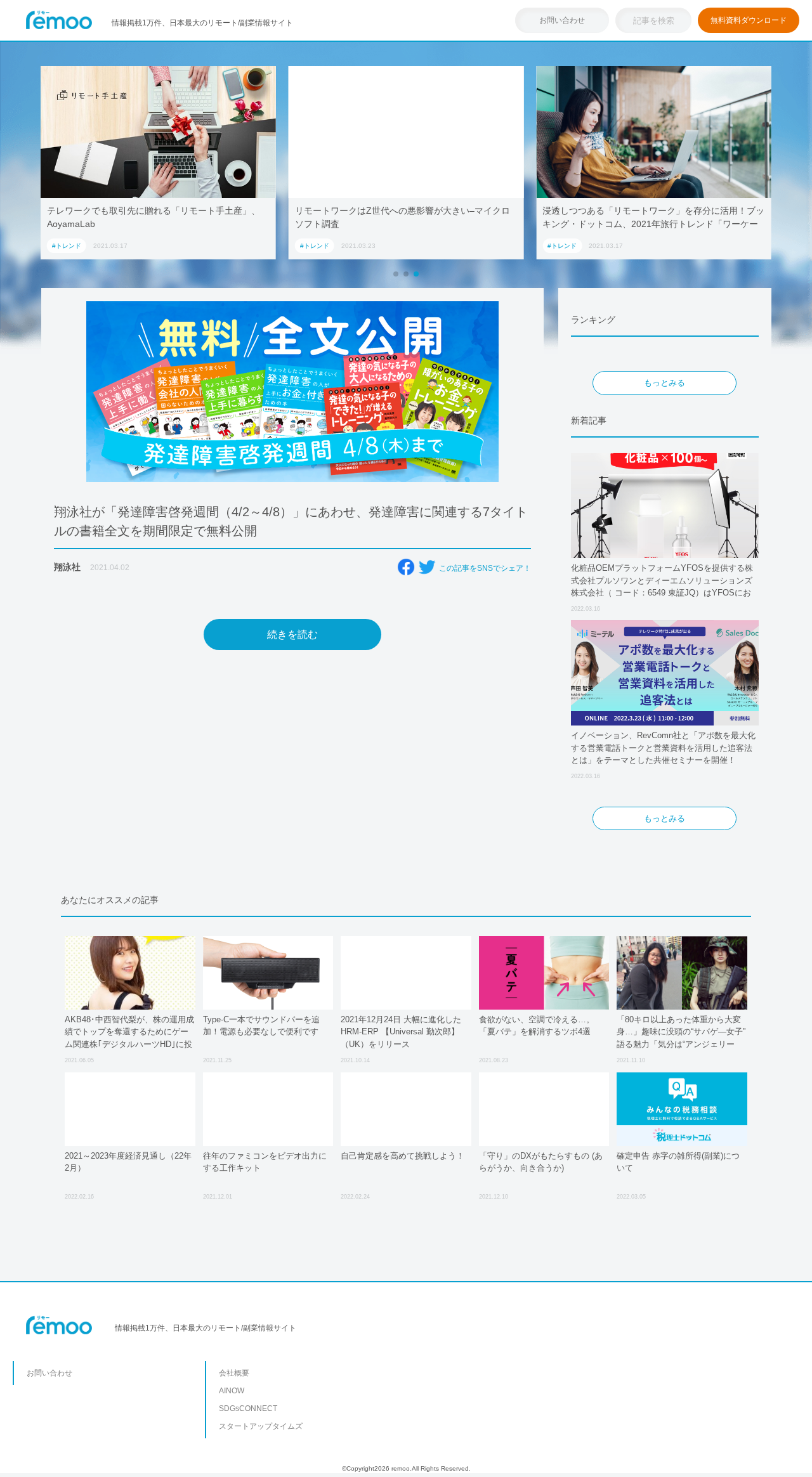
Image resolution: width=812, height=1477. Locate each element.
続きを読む (292, 634)
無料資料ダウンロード (748, 20)
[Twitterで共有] (427, 567)
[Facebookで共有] (406, 567)
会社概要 (234, 1373)
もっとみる (664, 382)
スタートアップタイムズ (261, 1426)
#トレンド (66, 245)
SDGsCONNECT (248, 1408)
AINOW (231, 1390)
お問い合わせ (562, 20)
